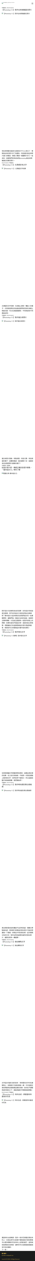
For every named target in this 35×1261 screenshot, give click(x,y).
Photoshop (10, 8)
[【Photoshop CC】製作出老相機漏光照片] (17, 81)
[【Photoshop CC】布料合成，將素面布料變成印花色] (17, 1167)
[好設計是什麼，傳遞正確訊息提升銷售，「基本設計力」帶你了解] (17, 541)
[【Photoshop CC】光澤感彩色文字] (17, 236)
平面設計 (4, 8)
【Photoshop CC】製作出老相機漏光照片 (17, 10)
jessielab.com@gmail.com (7, 1255)
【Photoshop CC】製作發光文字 (13, 632)
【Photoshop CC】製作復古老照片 (14, 317)
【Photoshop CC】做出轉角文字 (13, 942)
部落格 (8, 465)
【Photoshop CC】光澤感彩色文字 (14, 165)
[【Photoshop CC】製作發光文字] (17, 703)
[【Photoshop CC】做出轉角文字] (17, 1013)
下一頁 (4, 1249)
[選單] (32, 3)
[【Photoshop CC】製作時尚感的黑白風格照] (17, 858)
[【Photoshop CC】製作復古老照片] (17, 388)
